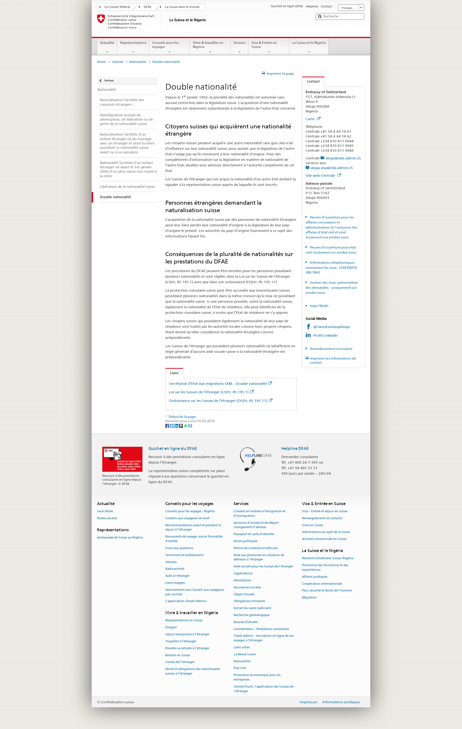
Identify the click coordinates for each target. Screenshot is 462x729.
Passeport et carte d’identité (254, 534)
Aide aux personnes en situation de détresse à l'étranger (259, 557)
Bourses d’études (246, 622)
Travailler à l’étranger (180, 641)
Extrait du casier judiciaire (252, 608)
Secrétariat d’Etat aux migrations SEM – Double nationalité (218, 383)
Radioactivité (174, 569)
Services (239, 43)
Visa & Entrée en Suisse (264, 45)
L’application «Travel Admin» (186, 601)
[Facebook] (167, 425)
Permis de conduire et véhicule (256, 548)
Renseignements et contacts (322, 518)
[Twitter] (172, 425)
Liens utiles (242, 647)
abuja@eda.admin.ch (343, 158)
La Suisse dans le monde (182, 7)
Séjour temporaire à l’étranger (187, 634)
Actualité (107, 43)
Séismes (171, 562)
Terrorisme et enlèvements (184, 555)
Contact (311, 81)
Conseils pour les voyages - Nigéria (190, 511)
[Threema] (181, 425)
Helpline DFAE (295, 448)
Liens (172, 373)
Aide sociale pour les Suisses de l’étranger (263, 566)
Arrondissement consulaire (331, 349)
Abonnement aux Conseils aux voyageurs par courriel (194, 592)
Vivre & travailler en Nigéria (208, 45)
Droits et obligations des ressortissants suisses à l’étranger (192, 671)
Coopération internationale (322, 583)
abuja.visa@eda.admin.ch (332, 167)
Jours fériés (319, 305)
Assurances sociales (247, 587)
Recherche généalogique (252, 615)
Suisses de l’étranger (180, 662)
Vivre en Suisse (312, 525)
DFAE (147, 7)
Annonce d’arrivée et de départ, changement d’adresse (256, 525)
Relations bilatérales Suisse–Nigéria (327, 558)
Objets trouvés (244, 594)
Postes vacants (107, 518)
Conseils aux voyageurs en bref (187, 518)
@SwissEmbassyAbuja (331, 326)
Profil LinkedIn (326, 335)
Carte (310, 119)
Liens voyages (175, 583)
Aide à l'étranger (177, 576)
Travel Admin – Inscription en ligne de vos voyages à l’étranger (264, 638)
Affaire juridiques (314, 576)
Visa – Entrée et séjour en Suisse (324, 511)
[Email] (190, 425)
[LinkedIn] (176, 425)
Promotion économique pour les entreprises (257, 677)
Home (101, 62)
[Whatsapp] (186, 425)
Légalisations (243, 573)
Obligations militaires (249, 601)
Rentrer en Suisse (177, 655)
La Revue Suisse (245, 654)
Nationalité (137, 62)
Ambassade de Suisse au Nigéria (120, 537)
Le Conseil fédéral (117, 7)
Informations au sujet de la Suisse (326, 532)
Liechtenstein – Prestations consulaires (261, 629)
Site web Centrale (321, 175)
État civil (240, 668)
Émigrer (171, 627)
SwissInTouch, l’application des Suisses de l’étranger (264, 689)
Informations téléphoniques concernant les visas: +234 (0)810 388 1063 (331, 268)
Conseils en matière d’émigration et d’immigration (259, 513)
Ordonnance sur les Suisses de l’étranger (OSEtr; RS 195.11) (218, 400)
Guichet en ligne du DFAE (172, 448)
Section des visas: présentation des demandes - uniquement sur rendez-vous (332, 288)
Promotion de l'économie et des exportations (325, 567)
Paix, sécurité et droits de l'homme (327, 590)
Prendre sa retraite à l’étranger (187, 648)
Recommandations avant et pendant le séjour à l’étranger (193, 527)
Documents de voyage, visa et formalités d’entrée (194, 539)
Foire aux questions (179, 548)
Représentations (133, 43)
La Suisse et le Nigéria (309, 43)
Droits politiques (246, 541)
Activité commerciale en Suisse (324, 539)
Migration (309, 597)
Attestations (242, 580)
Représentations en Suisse (183, 620)
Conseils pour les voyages (165, 45)
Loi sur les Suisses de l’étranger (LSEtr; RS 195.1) (209, 392)
